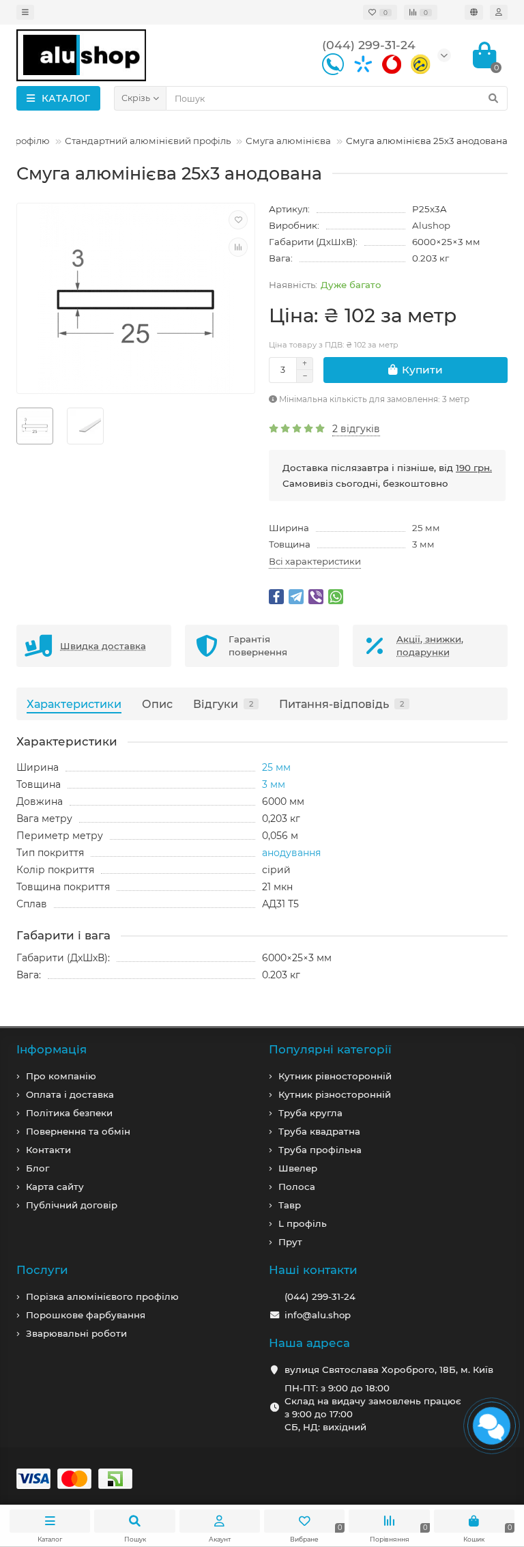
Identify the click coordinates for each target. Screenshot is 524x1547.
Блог (37, 1168)
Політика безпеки (69, 1112)
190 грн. (474, 467)
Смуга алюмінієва (288, 140)
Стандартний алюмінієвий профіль (148, 140)
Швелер (297, 1168)
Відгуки (223, 704)
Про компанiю (61, 1075)
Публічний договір (71, 1205)
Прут (290, 1241)
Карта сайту (55, 1186)
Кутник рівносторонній (335, 1075)
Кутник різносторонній (334, 1094)
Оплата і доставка (70, 1094)
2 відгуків (356, 429)
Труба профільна (320, 1149)
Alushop (431, 225)
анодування (291, 853)
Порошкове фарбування (85, 1314)
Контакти (48, 1149)
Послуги (42, 1270)
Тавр (289, 1205)
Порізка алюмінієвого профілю (102, 1296)
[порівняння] (238, 247)
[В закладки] (238, 219)
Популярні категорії (330, 1049)
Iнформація (51, 1049)
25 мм (426, 527)
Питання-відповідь (341, 704)
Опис (157, 704)
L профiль (302, 1223)
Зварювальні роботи (76, 1333)
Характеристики (74, 704)
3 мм (423, 544)
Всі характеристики (315, 561)
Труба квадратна (319, 1131)
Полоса (296, 1186)
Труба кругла (310, 1112)
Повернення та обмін (78, 1131)
